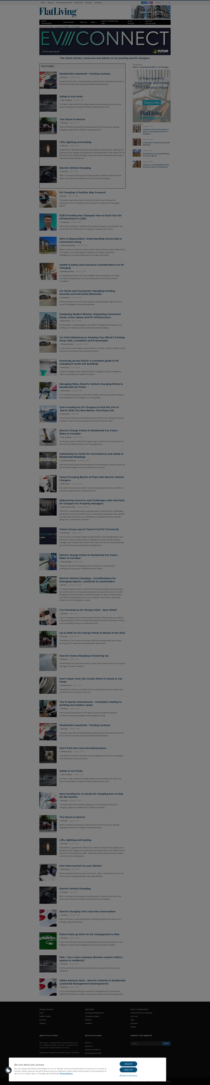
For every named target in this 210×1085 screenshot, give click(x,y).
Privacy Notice (66, 1073)
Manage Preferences (128, 1075)
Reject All (128, 1070)
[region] (87, 1069)
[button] (8, 1070)
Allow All (128, 1064)
